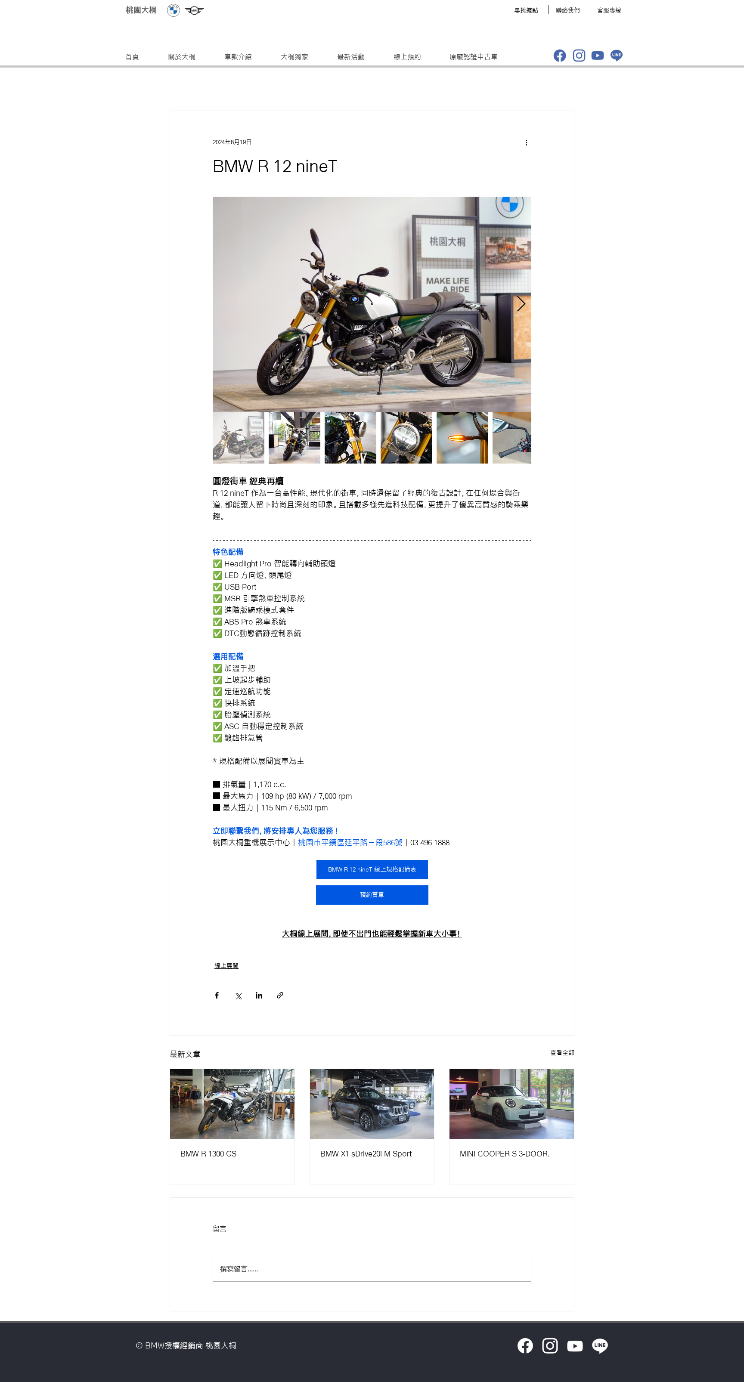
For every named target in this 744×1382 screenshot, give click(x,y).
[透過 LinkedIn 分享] (259, 995)
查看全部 (562, 1053)
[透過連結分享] (280, 995)
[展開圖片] (372, 304)
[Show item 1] (238, 438)
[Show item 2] (294, 438)
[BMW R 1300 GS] (232, 1104)
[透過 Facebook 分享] (217, 995)
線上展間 (226, 966)
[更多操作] (526, 142)
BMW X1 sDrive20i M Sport (366, 1153)
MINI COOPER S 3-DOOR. (505, 1153)
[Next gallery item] (521, 304)
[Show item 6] (518, 438)
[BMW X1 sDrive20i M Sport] (372, 1104)
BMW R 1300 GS (208, 1153)
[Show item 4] (406, 438)
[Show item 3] (350, 438)
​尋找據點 (526, 10)
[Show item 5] (462, 438)
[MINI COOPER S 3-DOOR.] (512, 1104)
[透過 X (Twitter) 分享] (238, 995)
